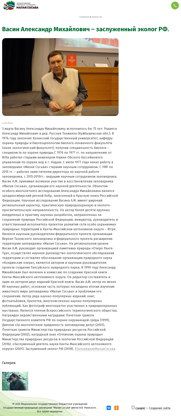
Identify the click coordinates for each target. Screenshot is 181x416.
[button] (15, 381)
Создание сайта (159, 408)
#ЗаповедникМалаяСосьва (95, 349)
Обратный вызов (175, 5)
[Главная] (20, 5)
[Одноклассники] (116, 408)
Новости (97, 16)
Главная (84, 16)
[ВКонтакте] (109, 408)
